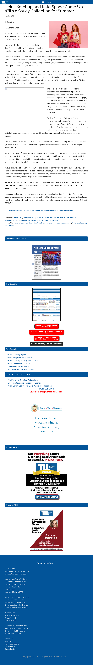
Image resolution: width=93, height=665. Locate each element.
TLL (42, 218)
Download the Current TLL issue (16, 579)
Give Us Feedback (11, 649)
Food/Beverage (24, 220)
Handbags (34, 220)
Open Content (28, 218)
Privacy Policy (10, 646)
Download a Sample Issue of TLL (16, 628)
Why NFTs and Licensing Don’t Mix (21, 369)
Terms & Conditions (12, 644)
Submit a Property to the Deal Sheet (17, 571)
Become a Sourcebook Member (16, 608)
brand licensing (46, 223)
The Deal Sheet (10, 569)
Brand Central (10, 225)
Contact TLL (9, 639)
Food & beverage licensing (62, 223)
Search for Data (10, 621)
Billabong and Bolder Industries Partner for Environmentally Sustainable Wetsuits (41, 210)
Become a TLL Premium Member (16, 626)
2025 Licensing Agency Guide (19, 355)
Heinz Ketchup (19, 223)
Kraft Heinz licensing (79, 223)
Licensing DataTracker (13, 587)
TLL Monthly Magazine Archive (15, 582)
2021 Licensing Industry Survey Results (23, 360)
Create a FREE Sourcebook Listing (17, 597)
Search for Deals (11, 618)
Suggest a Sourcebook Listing (15, 602)
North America (58, 218)
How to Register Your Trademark (20, 357)
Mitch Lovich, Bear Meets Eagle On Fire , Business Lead (29, 386)
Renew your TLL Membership (15, 631)
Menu (48, 2)
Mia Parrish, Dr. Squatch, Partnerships (22, 380)
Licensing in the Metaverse (18, 366)
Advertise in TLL (10, 589)
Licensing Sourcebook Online (15, 584)
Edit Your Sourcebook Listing (15, 600)
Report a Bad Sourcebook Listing (16, 605)
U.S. (21, 218)
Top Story (37, 218)
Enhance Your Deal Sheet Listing (16, 574)
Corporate (48, 218)
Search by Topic (10, 613)
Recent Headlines (70, 218)
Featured (48, 220)
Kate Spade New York (33, 223)
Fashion (55, 220)
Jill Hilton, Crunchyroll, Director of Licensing (24, 383)
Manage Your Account (13, 633)
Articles (41, 220)
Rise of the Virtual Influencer (18, 363)
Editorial (16, 218)
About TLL (8, 641)
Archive (15, 220)
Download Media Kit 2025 (14, 592)
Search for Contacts (12, 615)
